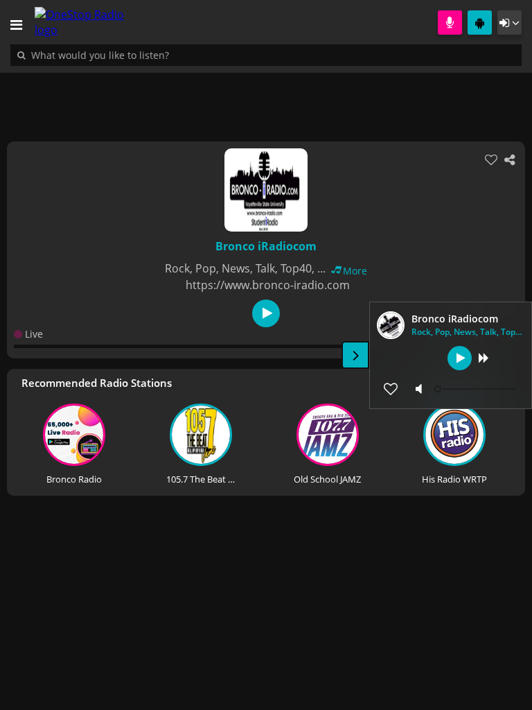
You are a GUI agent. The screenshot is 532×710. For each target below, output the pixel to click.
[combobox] (142, 55)
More (355, 270)
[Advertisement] (266, 100)
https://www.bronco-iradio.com (268, 285)
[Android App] (480, 22)
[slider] (476, 389)
